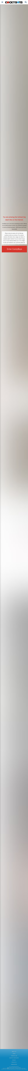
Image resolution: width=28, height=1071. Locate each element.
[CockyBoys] (14, 2)
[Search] (25, 2)
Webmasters (14, 1064)
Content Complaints (14, 1057)
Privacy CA (14, 1062)
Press (14, 1053)
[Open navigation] (2, 2)
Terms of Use (14, 1055)
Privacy (14, 1060)
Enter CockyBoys (14, 249)
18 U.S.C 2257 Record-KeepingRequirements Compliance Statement (14, 1067)
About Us (14, 1051)
